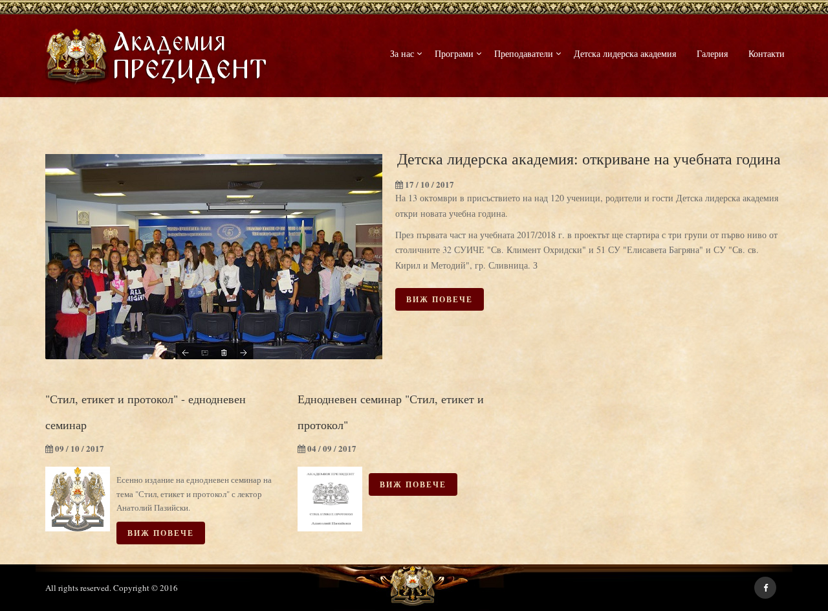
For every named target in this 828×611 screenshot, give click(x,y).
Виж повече (439, 299)
